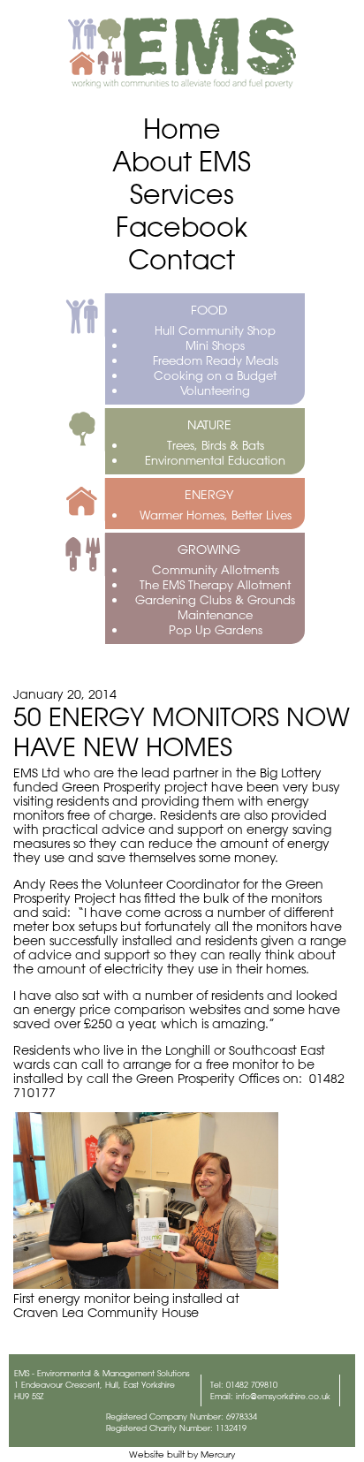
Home (182, 128)
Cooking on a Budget (215, 375)
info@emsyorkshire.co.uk (283, 1396)
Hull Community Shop (215, 329)
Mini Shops (215, 344)
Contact (181, 259)
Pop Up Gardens (215, 629)
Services (182, 194)
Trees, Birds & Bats (215, 444)
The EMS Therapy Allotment (215, 584)
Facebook (181, 226)
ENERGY (209, 495)
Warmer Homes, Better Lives (216, 514)
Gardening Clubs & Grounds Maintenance (215, 607)
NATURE (209, 425)
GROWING (209, 549)
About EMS (181, 161)
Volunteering (215, 390)
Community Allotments (215, 569)
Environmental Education (215, 459)
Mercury (218, 1454)
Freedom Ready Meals (215, 359)
